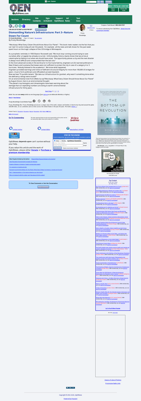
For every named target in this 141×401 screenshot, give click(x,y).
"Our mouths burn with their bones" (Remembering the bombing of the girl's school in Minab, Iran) (110, 257)
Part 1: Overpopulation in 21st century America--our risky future (26, 172)
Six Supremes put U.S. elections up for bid (107, 207)
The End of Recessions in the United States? (107, 239)
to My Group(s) (13, 114)
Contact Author (17, 129)
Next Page (48, 91)
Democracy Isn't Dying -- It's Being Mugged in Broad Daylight (112, 278)
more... (74, 107)
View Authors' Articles (77, 129)
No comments (38, 38)
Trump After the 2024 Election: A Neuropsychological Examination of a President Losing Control (109, 273)
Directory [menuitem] (26, 19)
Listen (43, 26)
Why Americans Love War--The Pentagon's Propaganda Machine (112, 301)
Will (41, 111)
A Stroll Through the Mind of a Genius (106, 194)
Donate (34, 150)
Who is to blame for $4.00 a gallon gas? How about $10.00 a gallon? (27, 175)
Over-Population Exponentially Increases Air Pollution (23, 161)
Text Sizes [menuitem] (78, 19)
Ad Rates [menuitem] (67, 19)
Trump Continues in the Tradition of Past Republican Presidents (112, 253)
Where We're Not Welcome (103, 297)
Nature (31, 111)
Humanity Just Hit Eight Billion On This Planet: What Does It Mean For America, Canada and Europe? (35, 169)
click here (115, 312)
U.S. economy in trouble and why (18, 167)
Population (36, 111)
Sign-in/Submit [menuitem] (48, 19)
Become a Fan (91, 27)
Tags (48, 111)
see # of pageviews (115, 188)
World (44, 111)
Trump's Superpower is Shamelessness (106, 263)
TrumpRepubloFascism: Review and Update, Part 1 (109, 190)
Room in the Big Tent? (102, 283)
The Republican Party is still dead (104, 203)
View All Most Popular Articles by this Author (43, 159)
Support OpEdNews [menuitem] (58, 19)
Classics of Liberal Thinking (113, 380)
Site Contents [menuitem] (37, 19)
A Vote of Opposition (101, 288)
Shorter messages (100, 199)
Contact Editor (45, 129)
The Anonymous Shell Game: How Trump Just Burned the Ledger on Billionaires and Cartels (111, 212)
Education (20, 111)
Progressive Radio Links (112, 383)
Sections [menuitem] (15, 19)
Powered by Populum (70, 399)
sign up (45, 94)
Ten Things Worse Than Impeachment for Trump (108, 186)
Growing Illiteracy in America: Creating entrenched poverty (24, 164)
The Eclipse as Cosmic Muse (103, 243)
